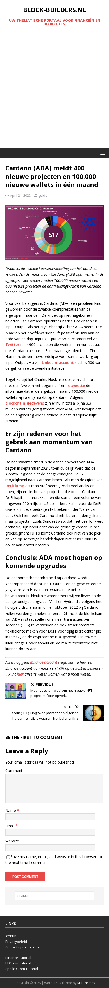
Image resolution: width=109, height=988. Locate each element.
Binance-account (43, 662)
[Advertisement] (54, 90)
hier (20, 674)
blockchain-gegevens (24, 403)
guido (42, 195)
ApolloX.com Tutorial (21, 968)
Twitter (12, 344)
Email (10, 825)
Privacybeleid (16, 941)
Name (11, 810)
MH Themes (86, 983)
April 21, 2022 (20, 195)
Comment (13, 770)
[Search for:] (54, 895)
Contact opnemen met (23, 947)
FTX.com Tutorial (18, 963)
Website (12, 841)
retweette (75, 385)
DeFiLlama (14, 485)
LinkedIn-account (58, 362)
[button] (102, 153)
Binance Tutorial (18, 957)
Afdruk (10, 936)
